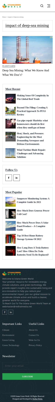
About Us (33, 330)
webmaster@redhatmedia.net (17, 306)
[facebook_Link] (8, 178)
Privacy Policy (35, 345)
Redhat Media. (38, 399)
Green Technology (10, 345)
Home (4, 17)
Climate (5, 330)
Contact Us (34, 335)
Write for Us (34, 340)
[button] (49, 5)
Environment (8, 335)
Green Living (8, 340)
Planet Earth (8, 66)
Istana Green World (22, 396)
